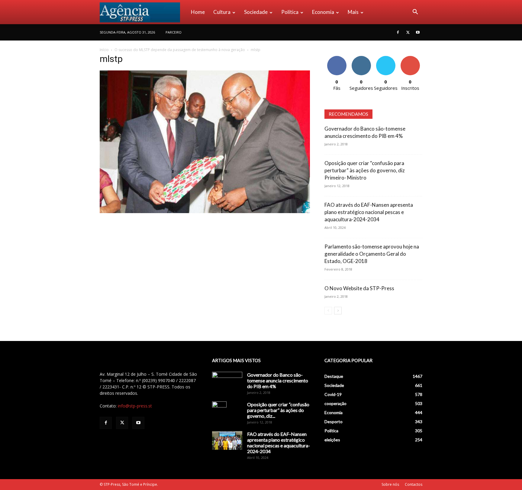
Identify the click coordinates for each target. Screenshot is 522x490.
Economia (323, 12)
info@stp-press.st (135, 406)
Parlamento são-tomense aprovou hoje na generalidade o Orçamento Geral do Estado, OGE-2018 (371, 253)
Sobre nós (390, 484)
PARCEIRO (174, 32)
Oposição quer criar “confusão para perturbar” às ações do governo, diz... (278, 410)
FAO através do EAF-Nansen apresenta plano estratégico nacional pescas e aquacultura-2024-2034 (368, 212)
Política (289, 12)
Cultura (221, 12)
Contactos (413, 484)
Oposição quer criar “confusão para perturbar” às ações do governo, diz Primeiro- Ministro (364, 170)
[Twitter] (407, 32)
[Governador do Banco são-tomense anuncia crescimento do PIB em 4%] (227, 382)
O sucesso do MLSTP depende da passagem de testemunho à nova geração (179, 49)
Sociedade (256, 12)
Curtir (336, 58)
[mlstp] (205, 211)
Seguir (361, 58)
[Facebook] (397, 32)
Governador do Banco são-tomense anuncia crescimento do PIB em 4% (277, 380)
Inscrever (410, 58)
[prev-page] (328, 310)
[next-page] (338, 310)
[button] (415, 12)
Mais (353, 12)
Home (198, 12)
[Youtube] (417, 32)
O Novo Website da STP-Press (359, 288)
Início (104, 49)
